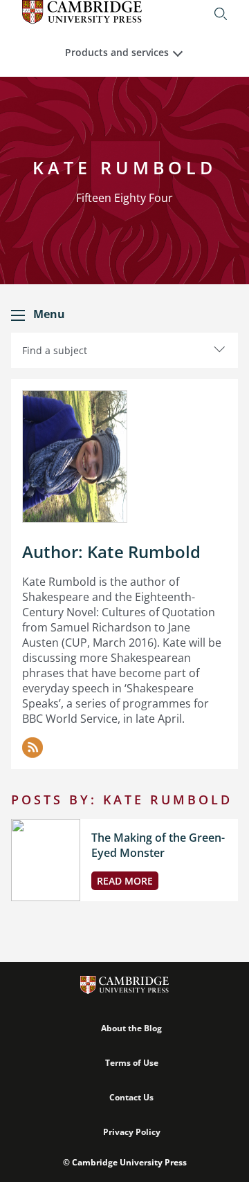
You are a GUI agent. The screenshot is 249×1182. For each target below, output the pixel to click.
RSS (32, 747)
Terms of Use (131, 1063)
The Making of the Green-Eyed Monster (158, 845)
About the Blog (131, 1028)
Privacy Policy (131, 1132)
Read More (125, 880)
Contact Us (131, 1097)
